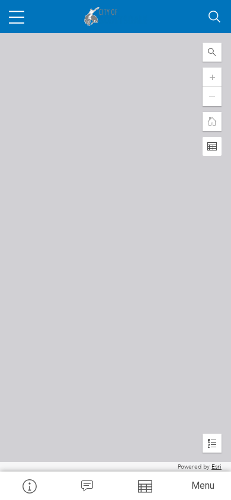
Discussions (87, 486)
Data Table (145, 486)
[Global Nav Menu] (16, 16)
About (29, 486)
